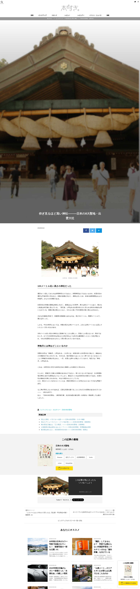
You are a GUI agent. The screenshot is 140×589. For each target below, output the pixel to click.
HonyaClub (69, 463)
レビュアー (81, 15)
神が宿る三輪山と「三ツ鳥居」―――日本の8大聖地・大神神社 (63, 424)
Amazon (59, 457)
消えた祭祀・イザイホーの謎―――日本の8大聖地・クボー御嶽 (63, 419)
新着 (32, 15)
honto (91, 457)
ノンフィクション (45, 410)
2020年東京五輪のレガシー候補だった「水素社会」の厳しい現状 (58, 570)
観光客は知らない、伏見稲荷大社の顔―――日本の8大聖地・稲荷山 (64, 429)
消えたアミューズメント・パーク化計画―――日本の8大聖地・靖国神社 (66, 422)
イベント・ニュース (95, 15)
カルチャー (56, 410)
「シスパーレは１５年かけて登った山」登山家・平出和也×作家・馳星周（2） (47, 512)
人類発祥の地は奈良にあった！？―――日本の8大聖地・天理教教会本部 (66, 427)
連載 (108, 15)
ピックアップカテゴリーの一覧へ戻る (70, 520)
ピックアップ (43, 15)
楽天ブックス (70, 457)
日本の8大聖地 (67, 410)
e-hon (60, 463)
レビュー (67, 15)
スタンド (54, 15)
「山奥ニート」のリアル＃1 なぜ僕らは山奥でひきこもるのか (103, 570)
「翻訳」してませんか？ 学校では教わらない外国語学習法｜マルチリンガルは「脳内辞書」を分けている (103, 546)
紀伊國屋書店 (81, 457)
